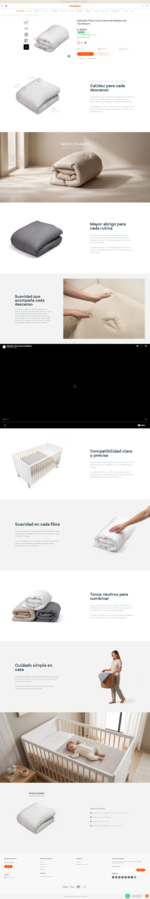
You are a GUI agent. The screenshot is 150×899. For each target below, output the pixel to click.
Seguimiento (43, 864)
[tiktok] (129, 877)
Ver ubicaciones (11, 877)
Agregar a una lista (103, 53)
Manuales (42, 869)
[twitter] (132, 877)
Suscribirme (141, 869)
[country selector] (6, 6)
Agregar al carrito (85, 53)
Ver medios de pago (84, 37)
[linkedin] (119, 877)
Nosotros (78, 862)
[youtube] (135, 877)
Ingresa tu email (116, 866)
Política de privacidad (45, 876)
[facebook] (113, 877)
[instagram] (116, 877)
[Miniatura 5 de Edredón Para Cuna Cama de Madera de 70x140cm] (26, 47)
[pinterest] (122, 877)
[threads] (125, 877)
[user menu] (143, 6)
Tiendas (42, 866)
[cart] (147, 6)
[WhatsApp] (127, 896)
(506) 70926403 (11, 862)
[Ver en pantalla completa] (68, 56)
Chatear (8, 866)
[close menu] (2, 6)
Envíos (41, 862)
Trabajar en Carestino (81, 864)
